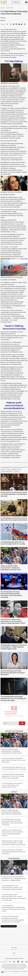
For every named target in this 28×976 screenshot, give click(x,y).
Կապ (14, 953)
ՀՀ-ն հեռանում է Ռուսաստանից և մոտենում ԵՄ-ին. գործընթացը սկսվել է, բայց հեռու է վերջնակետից (13, 878)
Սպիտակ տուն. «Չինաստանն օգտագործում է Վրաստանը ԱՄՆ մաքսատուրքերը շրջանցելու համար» (13, 621)
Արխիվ (3, 8)
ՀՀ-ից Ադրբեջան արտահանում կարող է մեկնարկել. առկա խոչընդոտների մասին (14, 519)
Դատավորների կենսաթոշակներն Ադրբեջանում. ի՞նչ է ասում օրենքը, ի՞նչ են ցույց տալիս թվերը (13, 698)
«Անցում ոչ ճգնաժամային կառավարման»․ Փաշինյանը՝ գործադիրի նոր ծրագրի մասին (11, 567)
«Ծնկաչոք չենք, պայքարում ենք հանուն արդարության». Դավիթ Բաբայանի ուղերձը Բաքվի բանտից (14, 647)
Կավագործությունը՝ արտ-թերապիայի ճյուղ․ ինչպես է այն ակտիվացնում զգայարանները (12, 887)
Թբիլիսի (3, 20)
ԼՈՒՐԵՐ (14, 792)
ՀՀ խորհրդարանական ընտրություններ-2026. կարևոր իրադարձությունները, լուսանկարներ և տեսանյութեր (14, 897)
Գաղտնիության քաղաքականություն (14, 958)
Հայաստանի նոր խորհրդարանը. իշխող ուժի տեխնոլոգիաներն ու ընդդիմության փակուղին (14, 494)
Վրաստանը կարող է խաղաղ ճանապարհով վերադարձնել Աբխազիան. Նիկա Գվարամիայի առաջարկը (11, 594)
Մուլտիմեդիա (14, 858)
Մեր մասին (14, 947)
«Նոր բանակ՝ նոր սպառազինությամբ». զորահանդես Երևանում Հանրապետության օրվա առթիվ (13, 908)
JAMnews (3, 17)
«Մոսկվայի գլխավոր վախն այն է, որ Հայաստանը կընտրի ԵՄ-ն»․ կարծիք (13, 543)
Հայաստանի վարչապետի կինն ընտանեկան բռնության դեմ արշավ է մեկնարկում (13, 672)
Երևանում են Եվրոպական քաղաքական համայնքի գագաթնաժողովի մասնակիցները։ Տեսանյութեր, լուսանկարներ (13, 919)
